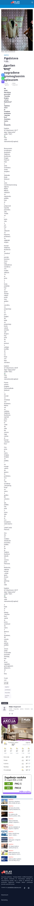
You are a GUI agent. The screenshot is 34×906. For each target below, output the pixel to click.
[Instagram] (12, 714)
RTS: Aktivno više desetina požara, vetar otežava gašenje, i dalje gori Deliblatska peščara (15, 815)
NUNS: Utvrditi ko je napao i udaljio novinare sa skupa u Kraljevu (14, 834)
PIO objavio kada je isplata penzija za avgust (14, 847)
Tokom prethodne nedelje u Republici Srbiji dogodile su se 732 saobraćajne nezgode (14, 821)
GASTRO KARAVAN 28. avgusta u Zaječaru (14, 827)
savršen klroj (7, 696)
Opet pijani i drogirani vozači (14, 840)
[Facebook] (9, 714)
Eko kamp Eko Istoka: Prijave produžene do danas (14, 808)
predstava (7, 690)
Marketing (4, 900)
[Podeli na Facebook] (5, 683)
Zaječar (7, 687)
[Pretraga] (32, 2)
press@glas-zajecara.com (14, 887)
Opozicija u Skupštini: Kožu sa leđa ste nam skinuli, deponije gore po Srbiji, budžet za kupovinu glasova (14, 802)
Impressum (4, 895)
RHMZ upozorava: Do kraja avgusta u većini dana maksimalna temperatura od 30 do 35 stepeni (14, 853)
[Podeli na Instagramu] (7, 683)
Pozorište (7, 692)
